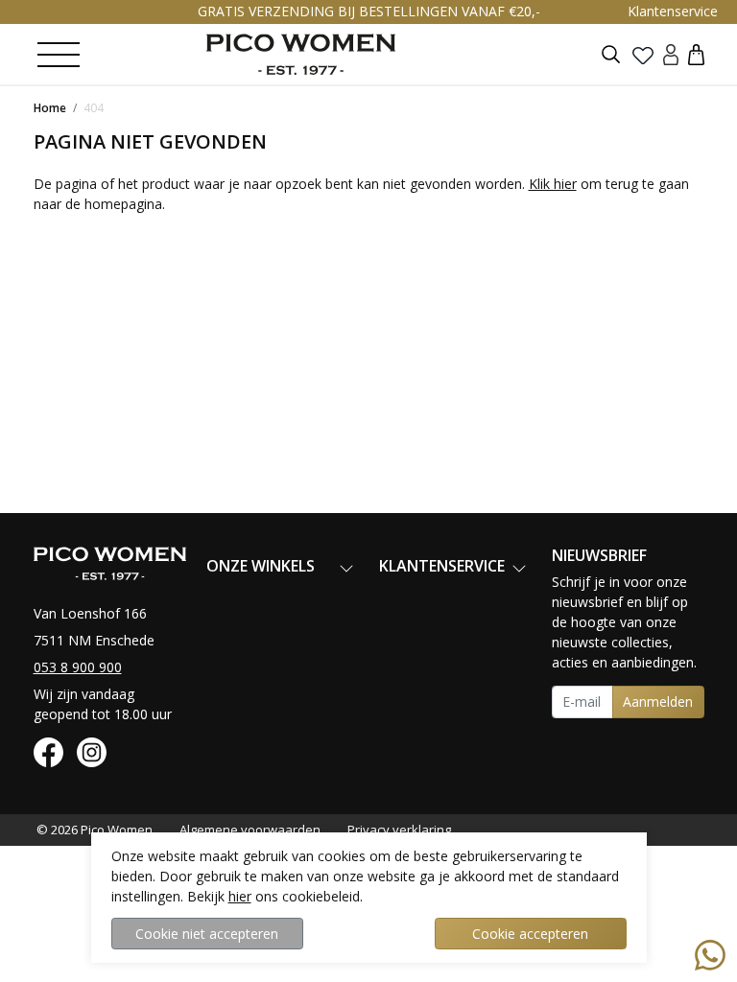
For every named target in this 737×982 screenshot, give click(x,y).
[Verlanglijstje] (643, 54)
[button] (696, 54)
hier (239, 896)
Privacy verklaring (399, 829)
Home (50, 108)
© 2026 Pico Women (94, 829)
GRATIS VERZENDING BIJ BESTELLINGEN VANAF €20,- (369, 11)
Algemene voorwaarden (250, 829)
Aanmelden (658, 701)
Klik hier (553, 184)
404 (93, 108)
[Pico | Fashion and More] (300, 54)
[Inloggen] (670, 54)
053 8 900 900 (78, 667)
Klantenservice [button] (673, 11)
